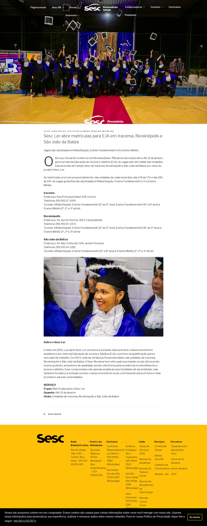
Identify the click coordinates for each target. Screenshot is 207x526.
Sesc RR (56, 7)
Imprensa (71, 15)
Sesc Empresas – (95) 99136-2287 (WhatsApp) (132, 501)
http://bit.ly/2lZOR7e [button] (25, 521)
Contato (155, 7)
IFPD (174, 474)
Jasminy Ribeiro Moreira (97, 131)
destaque (55, 414)
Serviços (159, 441)
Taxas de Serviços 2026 (144, 450)
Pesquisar (130, 15)
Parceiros (176, 441)
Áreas (73, 7)
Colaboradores (133, 7)
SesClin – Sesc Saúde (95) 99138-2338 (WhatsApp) (132, 481)
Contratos (175, 7)
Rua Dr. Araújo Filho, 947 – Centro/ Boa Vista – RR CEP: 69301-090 (79, 457)
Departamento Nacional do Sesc (179, 450)
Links (142, 441)
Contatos (112, 441)
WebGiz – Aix (162, 474)
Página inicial (38, 7)
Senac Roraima (179, 468)
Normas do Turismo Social (145, 472)
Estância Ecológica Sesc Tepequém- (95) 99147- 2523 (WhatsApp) (132, 457)
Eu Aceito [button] (195, 517)
